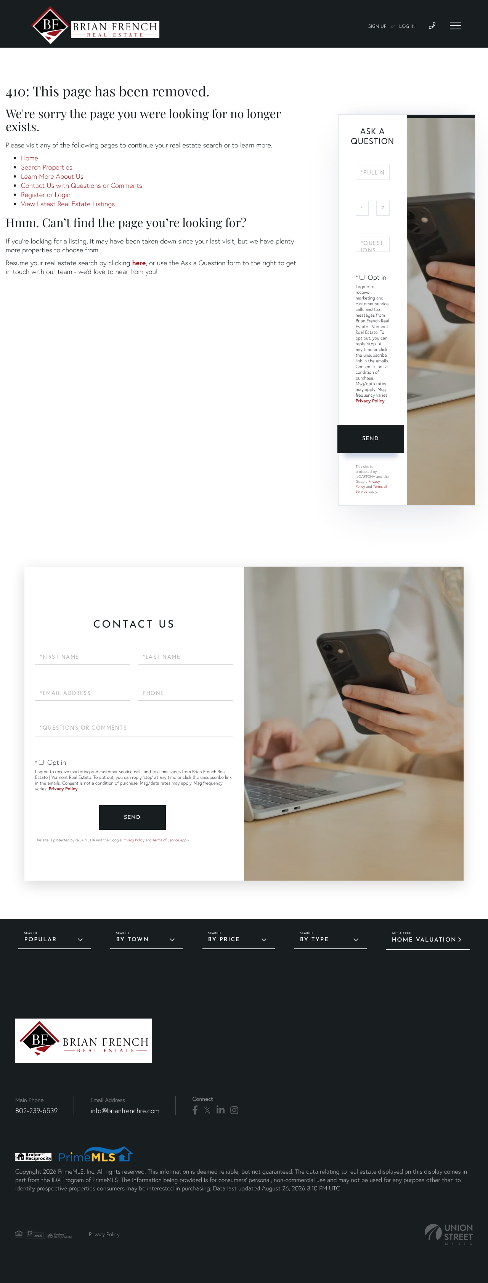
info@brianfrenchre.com (124, 1110)
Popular (40, 940)
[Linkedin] (221, 1110)
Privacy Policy (370, 401)
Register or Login (46, 194)
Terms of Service (165, 840)
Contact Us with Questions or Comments (81, 185)
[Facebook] (195, 1110)
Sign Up (377, 26)
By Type (314, 940)
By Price (224, 940)
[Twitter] (207, 1110)
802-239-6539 (36, 1110)
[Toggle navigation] (455, 25)
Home (29, 158)
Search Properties (46, 167)
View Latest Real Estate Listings (68, 203)
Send (370, 439)
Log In (407, 26)
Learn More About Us (52, 176)
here (139, 262)
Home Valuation (424, 940)
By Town (132, 940)
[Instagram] (234, 1110)
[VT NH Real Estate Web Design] (449, 1234)
